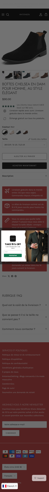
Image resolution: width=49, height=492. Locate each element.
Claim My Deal (13, 255)
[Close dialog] (46, 232)
